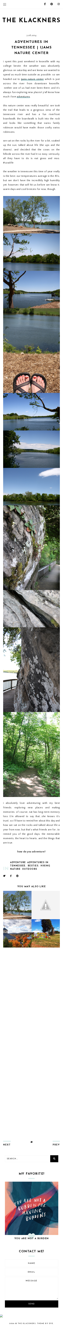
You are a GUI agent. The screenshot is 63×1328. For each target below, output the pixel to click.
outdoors (29, 869)
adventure (18, 862)
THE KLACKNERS (31, 21)
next (7, 1145)
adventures (23, 96)
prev (56, 1145)
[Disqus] (31, 996)
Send (31, 1304)
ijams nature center (32, 79)
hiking (45, 866)
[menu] (4, 4)
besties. (33, 866)
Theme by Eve (45, 1324)
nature (15, 869)
